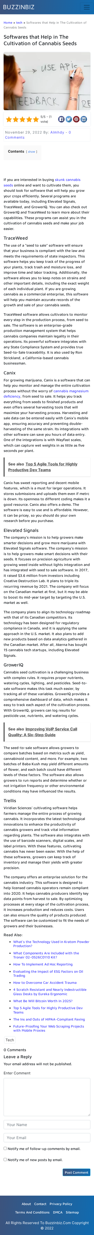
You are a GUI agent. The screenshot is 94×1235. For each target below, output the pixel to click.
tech (19, 22)
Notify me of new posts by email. (35, 1160)
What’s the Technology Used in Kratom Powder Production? (51, 944)
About (26, 1204)
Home (8, 22)
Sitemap (72, 1212)
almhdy (58, 132)
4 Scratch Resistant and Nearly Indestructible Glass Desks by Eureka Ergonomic (50, 991)
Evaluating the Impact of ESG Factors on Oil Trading (48, 973)
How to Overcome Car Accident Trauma (45, 982)
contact (40, 1204)
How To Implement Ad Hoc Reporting (43, 964)
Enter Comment (17, 1073)
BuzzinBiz (19, 7)
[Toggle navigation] (87, 7)
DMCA (57, 1212)
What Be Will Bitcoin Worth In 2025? (43, 1001)
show (31, 151)
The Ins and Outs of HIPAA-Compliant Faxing (49, 1019)
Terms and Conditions (32, 1212)
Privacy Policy (61, 1204)
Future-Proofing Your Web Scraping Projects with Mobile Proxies (48, 1028)
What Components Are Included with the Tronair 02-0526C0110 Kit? (46, 955)
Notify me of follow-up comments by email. (44, 1149)
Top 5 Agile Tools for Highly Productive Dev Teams (48, 1010)
